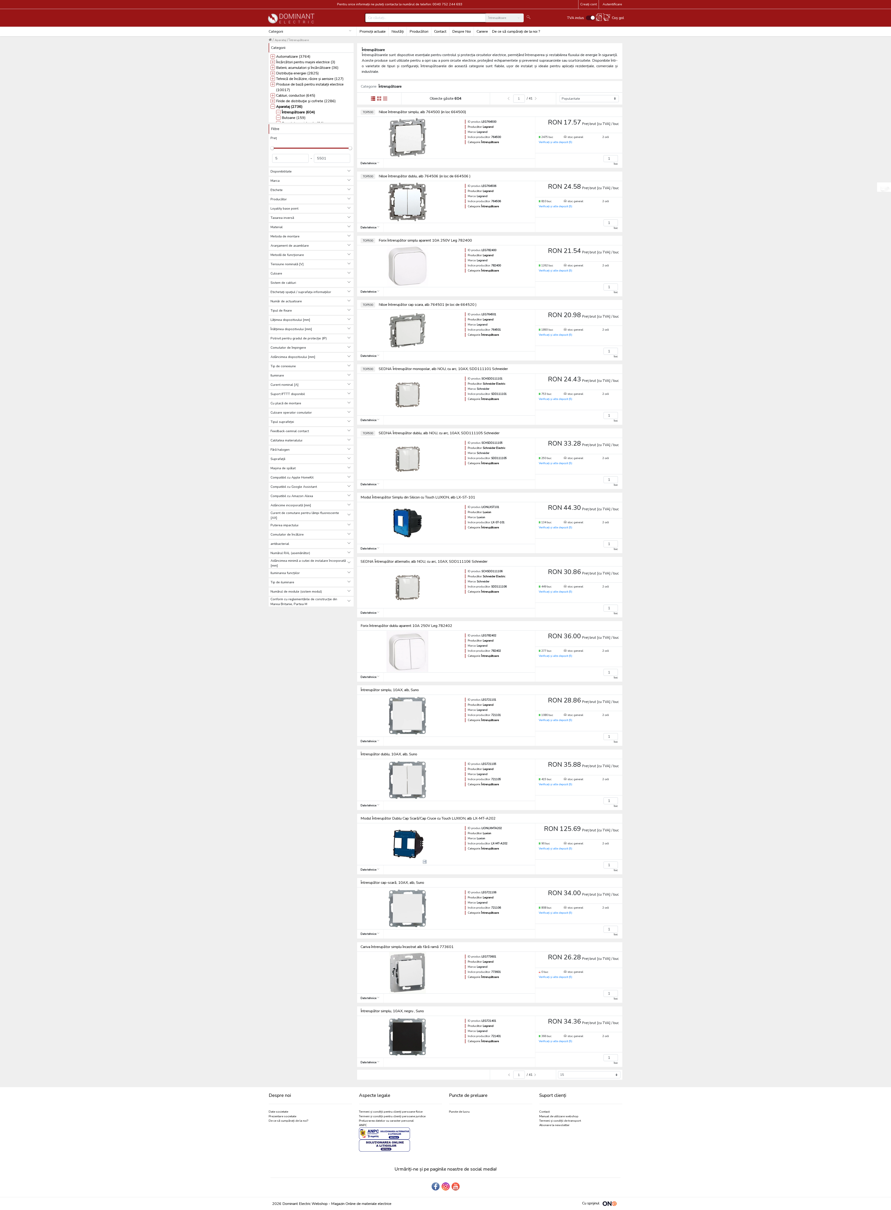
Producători (419, 31)
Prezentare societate (282, 1116)
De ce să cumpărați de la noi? (288, 1121)
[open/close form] (884, 187)
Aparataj (280, 40)
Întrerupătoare (299, 40)
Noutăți (397, 31)
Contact (440, 31)
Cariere (482, 31)
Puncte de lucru (459, 1112)
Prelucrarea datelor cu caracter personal (386, 1121)
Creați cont (588, 4)
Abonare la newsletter (554, 1125)
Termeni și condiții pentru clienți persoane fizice (391, 1112)
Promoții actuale (372, 31)
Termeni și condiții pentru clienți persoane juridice (392, 1116)
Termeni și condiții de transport (560, 1121)
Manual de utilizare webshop (558, 1116)
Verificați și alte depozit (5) (555, 142)
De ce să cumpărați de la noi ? (516, 31)
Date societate (278, 1112)
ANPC (363, 1125)
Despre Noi (461, 31)
